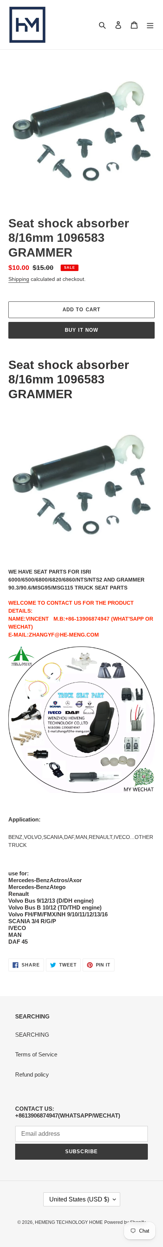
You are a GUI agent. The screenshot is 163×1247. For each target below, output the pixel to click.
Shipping (18, 279)
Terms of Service (36, 1054)
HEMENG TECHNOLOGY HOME (69, 1222)
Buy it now (81, 330)
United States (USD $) (79, 1199)
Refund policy (32, 1074)
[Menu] (150, 25)
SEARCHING (32, 1034)
